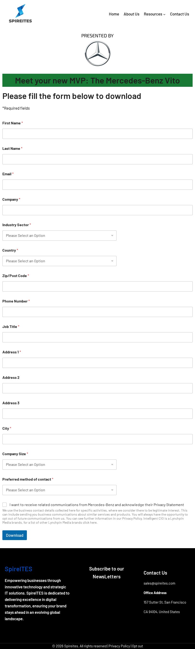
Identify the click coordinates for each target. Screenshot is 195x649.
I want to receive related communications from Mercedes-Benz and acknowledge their (97, 504)
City (6, 428)
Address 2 (11, 377)
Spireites (71, 646)
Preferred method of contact (27, 479)
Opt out (137, 646)
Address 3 (11, 402)
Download (14, 535)
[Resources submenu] (164, 14)
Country (10, 250)
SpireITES (18, 568)
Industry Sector (16, 224)
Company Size (15, 453)
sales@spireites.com (159, 583)
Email (8, 173)
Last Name (12, 148)
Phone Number (16, 301)
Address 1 (11, 352)
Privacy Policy (119, 646)
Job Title (10, 326)
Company (11, 199)
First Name (12, 123)
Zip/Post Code (15, 275)
